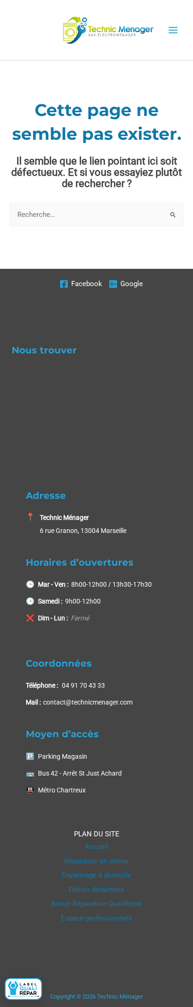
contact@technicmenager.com (88, 702)
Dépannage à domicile (96, 875)
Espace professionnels (97, 918)
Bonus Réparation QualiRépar (96, 903)
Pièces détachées (96, 889)
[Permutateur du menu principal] (173, 30)
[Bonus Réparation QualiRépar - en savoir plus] (23, 989)
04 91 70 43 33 (83, 685)
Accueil (96, 846)
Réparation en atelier (96, 861)
